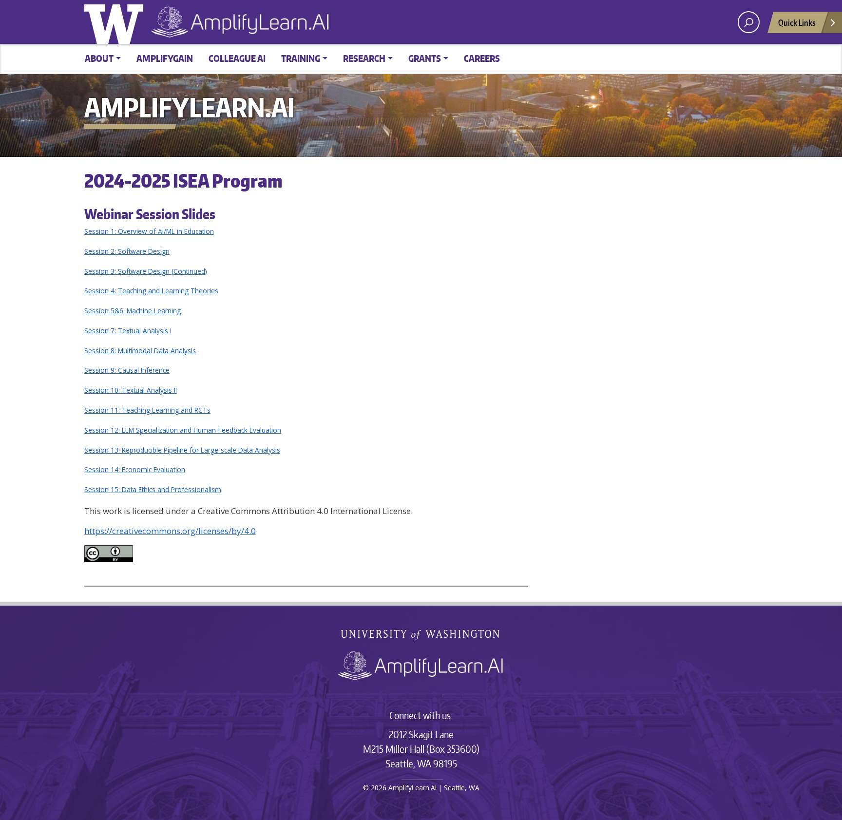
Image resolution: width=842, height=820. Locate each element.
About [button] (99, 58)
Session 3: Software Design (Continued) (145, 271)
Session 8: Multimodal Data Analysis (140, 350)
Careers (482, 58)
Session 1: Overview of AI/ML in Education (149, 231)
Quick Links (797, 22)
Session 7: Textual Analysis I (128, 330)
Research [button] (364, 58)
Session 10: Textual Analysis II (130, 390)
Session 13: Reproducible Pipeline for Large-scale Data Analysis (182, 450)
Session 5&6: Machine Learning (132, 310)
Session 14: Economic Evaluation (134, 469)
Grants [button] (424, 58)
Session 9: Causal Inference (127, 370)
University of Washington (116, 22)
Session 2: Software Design (127, 251)
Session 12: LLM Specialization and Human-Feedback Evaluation (182, 430)
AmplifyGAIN (164, 58)
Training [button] (300, 58)
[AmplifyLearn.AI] (421, 665)
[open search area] (749, 22)
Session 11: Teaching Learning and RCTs (147, 410)
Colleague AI (237, 58)
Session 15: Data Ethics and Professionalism (152, 489)
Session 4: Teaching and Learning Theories (151, 290)
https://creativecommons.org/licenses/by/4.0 (170, 530)
